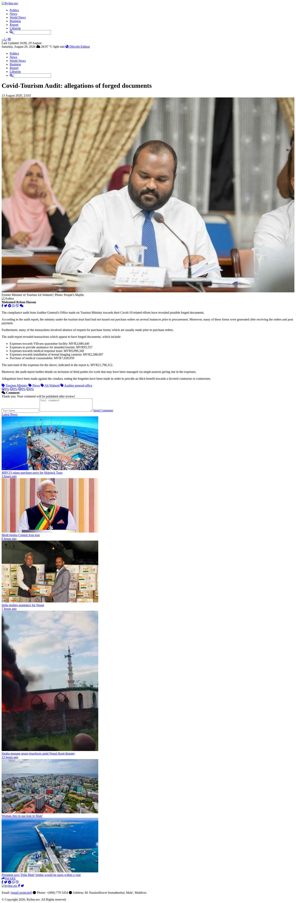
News (13, 14)
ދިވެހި (4, 39)
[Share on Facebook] (2, 305)
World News (18, 17)
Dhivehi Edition (79, 46)
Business (15, 21)
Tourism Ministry (16, 385)
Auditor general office (78, 385)
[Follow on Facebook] (19, 885)
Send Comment (103, 410)
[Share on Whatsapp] (13, 305)
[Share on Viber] (17, 305)
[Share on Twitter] (5, 305)
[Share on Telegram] (9, 305)
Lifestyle (15, 28)
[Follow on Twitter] (22, 885)
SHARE (10, 878)
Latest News (10, 414)
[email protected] (21, 892)
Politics (14, 10)
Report (14, 24)
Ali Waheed (52, 385)
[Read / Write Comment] (21, 305)
